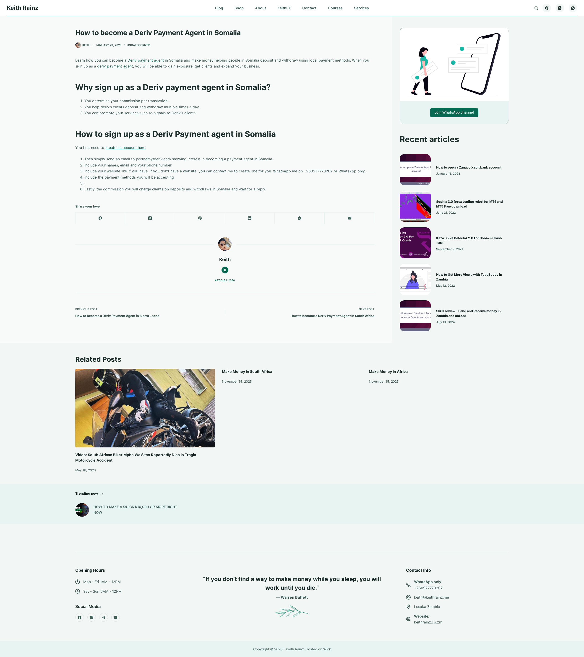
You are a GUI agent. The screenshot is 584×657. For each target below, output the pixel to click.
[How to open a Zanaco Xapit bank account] (415, 169)
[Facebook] (546, 8)
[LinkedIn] (250, 218)
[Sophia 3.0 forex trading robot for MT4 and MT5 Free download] (415, 206)
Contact (309, 8)
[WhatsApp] (573, 8)
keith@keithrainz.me (431, 597)
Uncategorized (138, 45)
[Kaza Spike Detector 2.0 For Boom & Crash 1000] (415, 242)
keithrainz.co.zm (428, 622)
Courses (335, 8)
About (260, 8)
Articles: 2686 (225, 280)
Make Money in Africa (388, 371)
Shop (239, 8)
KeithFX (284, 8)
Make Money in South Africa (247, 371)
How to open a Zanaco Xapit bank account (468, 167)
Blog (219, 8)
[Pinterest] (200, 218)
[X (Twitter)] (150, 218)
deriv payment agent (115, 66)
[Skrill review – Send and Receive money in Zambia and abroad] (415, 315)
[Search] (536, 8)
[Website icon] (225, 270)
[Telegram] (103, 617)
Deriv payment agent (146, 60)
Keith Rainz (22, 7)
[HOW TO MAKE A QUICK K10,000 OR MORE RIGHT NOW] (82, 510)
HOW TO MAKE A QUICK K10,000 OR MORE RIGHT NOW (135, 510)
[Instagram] (559, 8)
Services (361, 8)
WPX (327, 649)
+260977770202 (428, 588)
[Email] (349, 218)
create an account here (125, 147)
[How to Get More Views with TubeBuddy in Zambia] (415, 279)
